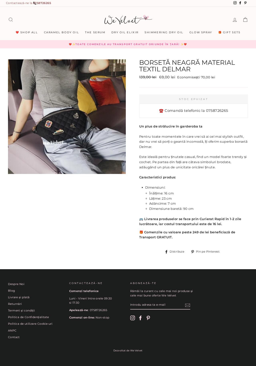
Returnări (15, 303)
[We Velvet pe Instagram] (132, 317)
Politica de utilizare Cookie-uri (30, 323)
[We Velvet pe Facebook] (140, 317)
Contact (14, 337)
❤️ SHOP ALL (27, 32)
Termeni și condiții (21, 310)
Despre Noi (16, 284)
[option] (128, 44)
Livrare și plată (18, 297)
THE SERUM (95, 32)
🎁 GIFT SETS (229, 32)
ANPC (12, 330)
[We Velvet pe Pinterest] (148, 317)
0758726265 (42, 3)
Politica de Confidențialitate (28, 317)
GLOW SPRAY (200, 32)
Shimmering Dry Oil (164, 32)
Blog (11, 290)
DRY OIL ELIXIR (125, 32)
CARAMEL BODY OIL (61, 32)
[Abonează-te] (187, 305)
